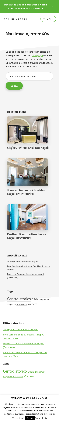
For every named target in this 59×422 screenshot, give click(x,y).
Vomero (32, 304)
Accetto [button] (30, 418)
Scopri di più (41, 418)
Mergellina (11, 304)
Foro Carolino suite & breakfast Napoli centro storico (26, 192)
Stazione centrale (21, 304)
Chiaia (34, 299)
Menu (50, 19)
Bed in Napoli (15, 19)
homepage (37, 55)
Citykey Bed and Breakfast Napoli (28, 148)
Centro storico (19, 298)
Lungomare (44, 299)
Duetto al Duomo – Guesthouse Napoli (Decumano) (26, 236)
